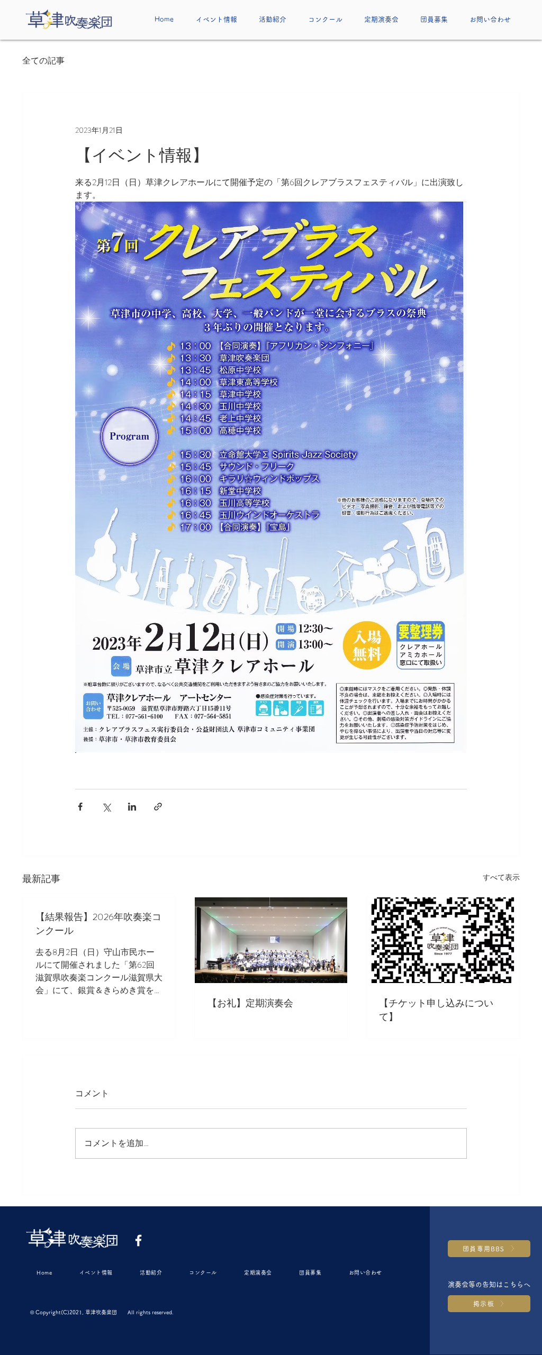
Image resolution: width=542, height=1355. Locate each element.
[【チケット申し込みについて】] (442, 940)
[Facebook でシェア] (80, 807)
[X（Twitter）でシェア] (106, 807)
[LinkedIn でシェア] (132, 807)
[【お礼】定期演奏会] (271, 940)
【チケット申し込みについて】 (436, 1010)
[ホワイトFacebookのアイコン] (138, 1240)
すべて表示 (501, 877)
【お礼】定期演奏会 (250, 1003)
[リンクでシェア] (158, 807)
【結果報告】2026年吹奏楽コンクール (98, 924)
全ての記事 (43, 61)
